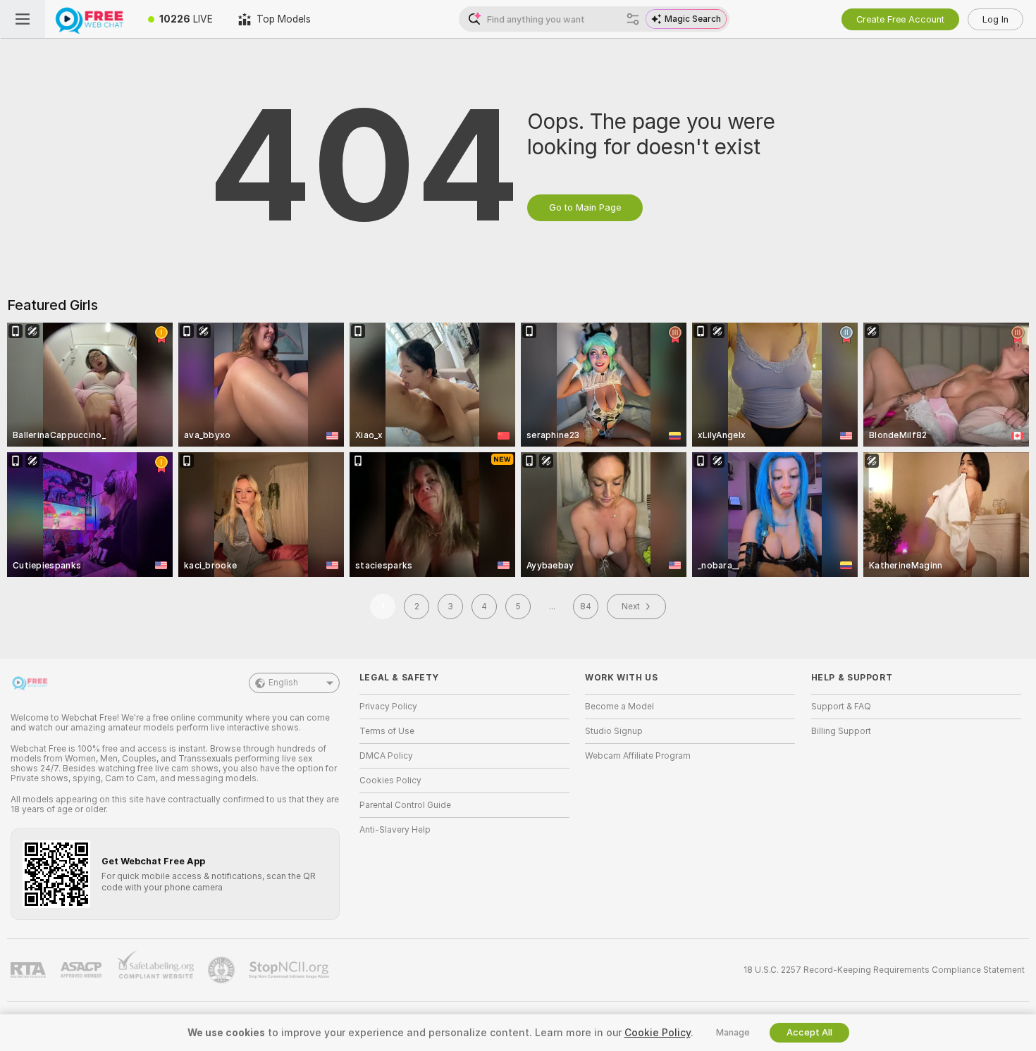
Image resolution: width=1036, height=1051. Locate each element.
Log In (995, 19)
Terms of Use (386, 731)
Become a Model (619, 706)
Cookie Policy (657, 1032)
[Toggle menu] (22, 19)
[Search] (633, 19)
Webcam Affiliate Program (638, 756)
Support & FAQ (841, 706)
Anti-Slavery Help (395, 830)
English (283, 683)
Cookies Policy (390, 780)
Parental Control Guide (405, 805)
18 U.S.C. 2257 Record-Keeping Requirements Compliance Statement (884, 970)
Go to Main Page (585, 207)
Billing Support (841, 731)
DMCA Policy (386, 756)
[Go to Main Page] (90, 19)
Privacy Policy (388, 706)
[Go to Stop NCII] (290, 970)
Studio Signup (614, 731)
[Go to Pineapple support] (223, 970)
